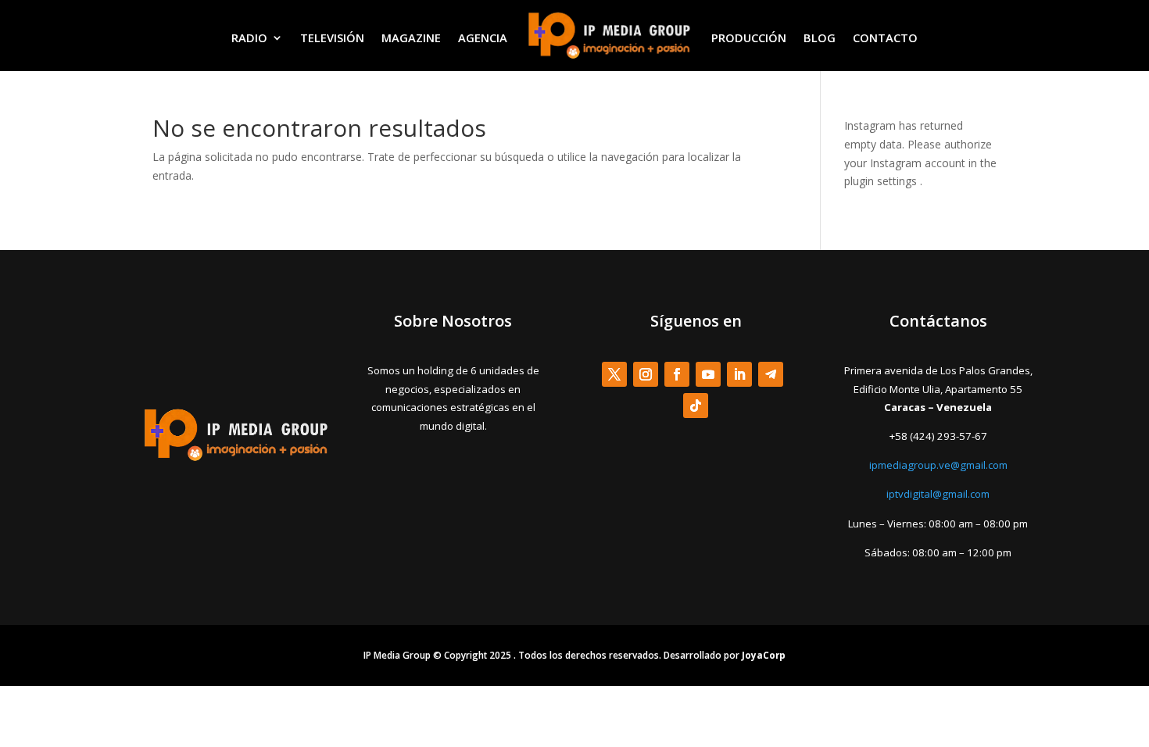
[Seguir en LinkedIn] (739, 374)
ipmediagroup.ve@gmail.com (938, 465)
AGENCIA (482, 37)
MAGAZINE (411, 37)
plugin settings (882, 180)
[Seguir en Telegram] (770, 374)
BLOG (820, 37)
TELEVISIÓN (332, 37)
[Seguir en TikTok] (695, 405)
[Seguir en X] (614, 374)
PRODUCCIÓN (748, 37)
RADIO (249, 37)
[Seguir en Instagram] (645, 374)
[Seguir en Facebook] (676, 374)
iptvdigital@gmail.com (938, 494)
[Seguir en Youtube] (708, 374)
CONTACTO (885, 37)
